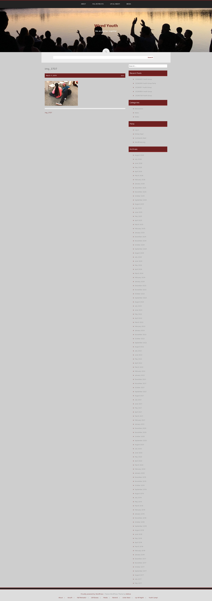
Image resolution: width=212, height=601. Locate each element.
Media (129, 4)
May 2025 (138, 216)
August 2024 (139, 253)
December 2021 (140, 379)
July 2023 (138, 306)
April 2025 (138, 220)
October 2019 (139, 485)
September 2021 (141, 391)
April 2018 (138, 542)
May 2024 (138, 265)
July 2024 (138, 257)
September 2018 (141, 526)
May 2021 (138, 408)
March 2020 (139, 465)
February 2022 (140, 371)
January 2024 (140, 281)
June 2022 (138, 355)
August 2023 (139, 302)
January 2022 (140, 375)
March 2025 (139, 224)
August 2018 (139, 530)
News (137, 113)
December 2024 (140, 237)
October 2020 (140, 436)
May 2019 (138, 502)
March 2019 (139, 506)
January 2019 (139, 514)
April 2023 (138, 318)
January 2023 (140, 330)
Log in (137, 130)
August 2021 (139, 396)
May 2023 (138, 314)
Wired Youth (106, 25)
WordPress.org (140, 142)
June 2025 (138, 212)
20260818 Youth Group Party (145, 83)
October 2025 (140, 196)
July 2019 (138, 497)
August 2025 (139, 204)
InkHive (128, 594)
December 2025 (140, 188)
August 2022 (139, 347)
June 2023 (138, 310)
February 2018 (140, 550)
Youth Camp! (153, 597)
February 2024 (140, 277)
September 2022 (141, 343)
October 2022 (140, 338)
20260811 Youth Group (143, 87)
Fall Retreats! (98, 4)
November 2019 (140, 481)
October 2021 (139, 387)
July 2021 (138, 400)
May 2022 (138, 359)
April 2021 (138, 412)
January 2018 (139, 554)
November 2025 (140, 192)
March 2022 (139, 367)
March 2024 (139, 273)
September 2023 (141, 298)
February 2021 (140, 420)
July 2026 (138, 159)
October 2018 (139, 522)
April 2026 (138, 171)
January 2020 (140, 473)
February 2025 (140, 228)
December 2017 (140, 559)
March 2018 (139, 546)
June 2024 (138, 261)
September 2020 (141, 440)
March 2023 (139, 322)
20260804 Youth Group (143, 91)
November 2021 (140, 383)
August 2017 (139, 575)
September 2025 (141, 200)
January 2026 (140, 184)
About (83, 4)
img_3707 (48, 112)
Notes (137, 117)
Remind (115, 597)
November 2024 (140, 241)
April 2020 (138, 461)
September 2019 (141, 489)
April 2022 (138, 363)
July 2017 (138, 579)
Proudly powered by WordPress (92, 594)
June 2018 (138, 534)
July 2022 (138, 351)
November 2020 (140, 432)
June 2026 (138, 163)
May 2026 (138, 167)
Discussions (139, 109)
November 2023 (140, 290)
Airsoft (70, 597)
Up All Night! (115, 4)
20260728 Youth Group (143, 95)
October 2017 (139, 567)
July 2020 (138, 449)
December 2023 (140, 285)
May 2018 (138, 538)
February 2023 (140, 326)
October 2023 (140, 294)
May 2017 (138, 583)
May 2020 (138, 457)
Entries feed (139, 134)
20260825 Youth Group (143, 79)
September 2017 (141, 571)
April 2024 (138, 269)
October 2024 (140, 245)
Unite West (126, 597)
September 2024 (141, 249)
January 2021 (139, 424)
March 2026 (139, 175)
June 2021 (138, 404)
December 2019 (140, 477)
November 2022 (140, 334)
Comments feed (140, 138)
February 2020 (140, 469)
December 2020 (140, 428)
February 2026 (140, 179)
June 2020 (138, 453)
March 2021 (139, 416)
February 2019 (140, 510)
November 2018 (140, 518)
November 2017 (140, 563)
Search (150, 57)
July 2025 (138, 208)
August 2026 (139, 155)
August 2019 (139, 493)
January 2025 (140, 232)
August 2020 (139, 444)
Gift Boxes (94, 597)
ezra (122, 75)
